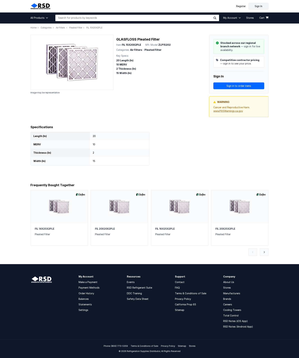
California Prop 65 (185, 304)
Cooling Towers (232, 309)
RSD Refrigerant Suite (139, 287)
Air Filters (60, 27)
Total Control (231, 315)
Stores (227, 287)
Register (241, 6)
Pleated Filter (75, 27)
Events (131, 282)
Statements (85, 304)
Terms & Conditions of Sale (190, 293)
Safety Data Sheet (137, 298)
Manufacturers (231, 293)
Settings (83, 309)
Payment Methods (89, 287)
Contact (179, 282)
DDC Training (134, 293)
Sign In (258, 6)
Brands (227, 298)
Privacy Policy (183, 298)
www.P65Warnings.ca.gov (228, 110)
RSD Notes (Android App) (238, 326)
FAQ (177, 287)
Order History (86, 293)
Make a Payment (88, 282)
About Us (228, 282)
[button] (40, 17)
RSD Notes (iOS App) (235, 321)
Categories (46, 27)
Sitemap (179, 309)
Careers (227, 304)
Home (33, 27)
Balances (84, 298)
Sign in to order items (238, 85)
